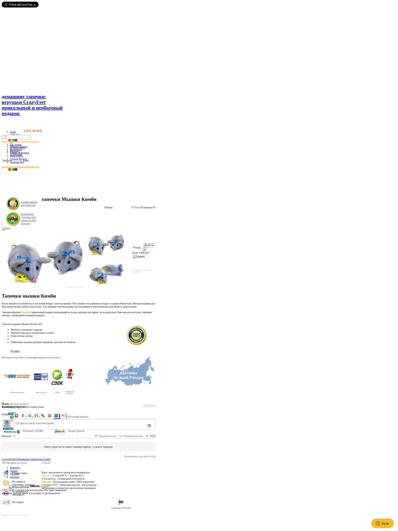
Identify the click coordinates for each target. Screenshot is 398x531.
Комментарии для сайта (140, 456)
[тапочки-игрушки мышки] (105, 272)
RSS (152, 436)
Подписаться (133, 436)
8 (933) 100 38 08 (32, 130)
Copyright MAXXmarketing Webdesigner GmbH (26, 459)
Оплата (13, 470)
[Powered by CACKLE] (149, 405)
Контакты (15, 467)
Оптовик (14, 477)
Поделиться (107, 436)
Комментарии (13, 406)
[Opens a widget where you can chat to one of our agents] (382, 524)
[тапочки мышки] (105, 244)
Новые (7, 436)
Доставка (14, 473)
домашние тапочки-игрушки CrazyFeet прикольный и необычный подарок (32, 105)
